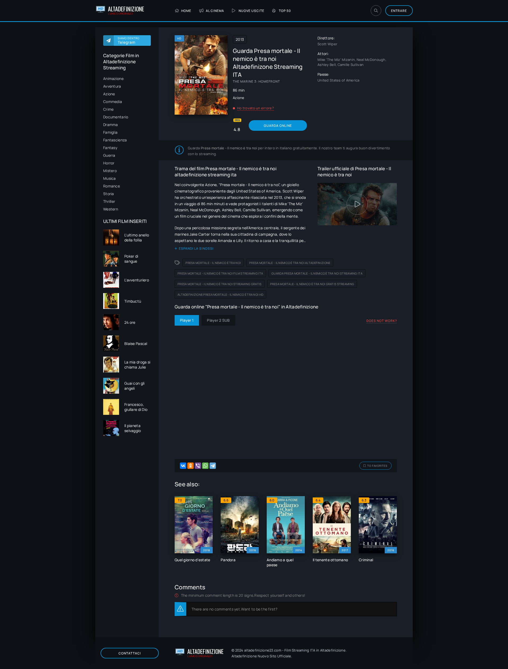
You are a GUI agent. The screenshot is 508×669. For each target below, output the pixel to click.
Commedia (112, 101)
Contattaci (130, 653)
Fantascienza (115, 139)
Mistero (110, 170)
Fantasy (110, 147)
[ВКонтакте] (183, 466)
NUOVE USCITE (251, 10)
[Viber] (198, 466)
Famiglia (110, 132)
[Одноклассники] (190, 466)
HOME (186, 10)
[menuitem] (127, 78)
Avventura (112, 86)
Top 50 (285, 10)
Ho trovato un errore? (255, 108)
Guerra (109, 155)
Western (110, 209)
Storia (108, 193)
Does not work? (381, 320)
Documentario (115, 116)
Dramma (110, 124)
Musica (109, 178)
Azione (109, 93)
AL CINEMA (215, 10)
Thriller (109, 201)
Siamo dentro (128, 40)
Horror (109, 162)
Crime (108, 109)
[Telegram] (213, 466)
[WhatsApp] (205, 466)
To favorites (377, 466)
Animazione (113, 78)
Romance (111, 185)
